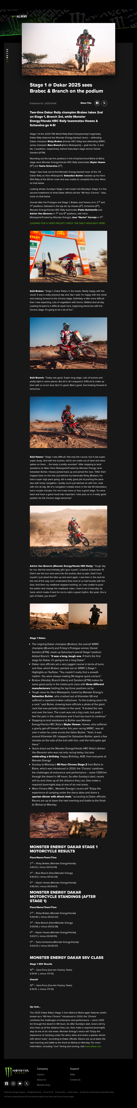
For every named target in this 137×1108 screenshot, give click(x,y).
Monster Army (43, 1084)
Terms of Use (48, 1092)
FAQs (72, 1074)
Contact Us (75, 1079)
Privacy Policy (60, 1092)
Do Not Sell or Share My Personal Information (97, 1092)
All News (21, 16)
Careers (40, 1074)
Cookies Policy (72, 1092)
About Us (41, 1079)
